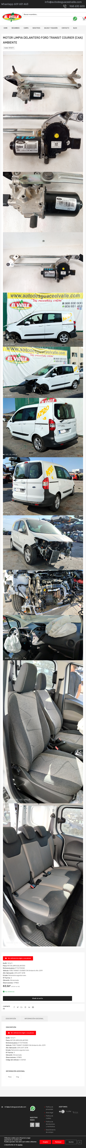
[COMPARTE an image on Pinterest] (25, 1007)
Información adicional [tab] (34, 1019)
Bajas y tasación (50, 28)
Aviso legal (49, 1113)
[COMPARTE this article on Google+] (21, 1007)
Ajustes (71, 1142)
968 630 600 (77, 6)
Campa (26, 28)
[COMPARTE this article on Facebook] (13, 1007)
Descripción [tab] (11, 1019)
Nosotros (36, 28)
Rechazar (58, 1142)
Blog (75, 28)
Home (5, 28)
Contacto (65, 28)
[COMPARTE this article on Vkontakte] (28, 1007)
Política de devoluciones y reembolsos (50, 1124)
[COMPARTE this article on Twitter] (17, 1007)
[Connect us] (32, 1125)
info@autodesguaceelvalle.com (63, 2)
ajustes (20, 1145)
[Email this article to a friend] (32, 1007)
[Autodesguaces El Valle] (10, 17)
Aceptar (45, 1142)
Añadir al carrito (37, 998)
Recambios (16, 28)
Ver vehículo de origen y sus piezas (19, 958)
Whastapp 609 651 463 (14, 4)
